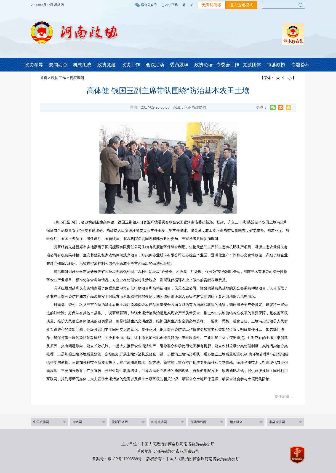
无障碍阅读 (212, 5)
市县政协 (276, 64)
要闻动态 (58, 64)
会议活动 (155, 64)
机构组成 (82, 64)
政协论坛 (203, 64)
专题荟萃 (300, 64)
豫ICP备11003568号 (125, 459)
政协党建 (106, 64)
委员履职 (179, 64)
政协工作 (131, 64)
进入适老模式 (241, 5)
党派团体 (252, 64)
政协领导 (34, 64)
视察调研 (77, 78)
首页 (43, 78)
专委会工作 (227, 64)
